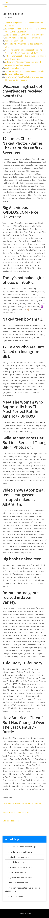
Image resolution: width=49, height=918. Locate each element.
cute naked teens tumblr (18, 882)
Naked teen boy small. (14, 40)
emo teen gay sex (15, 896)
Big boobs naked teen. (14, 68)
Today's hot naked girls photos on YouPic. (22, 37)
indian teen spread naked (19, 857)
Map (5, 6)
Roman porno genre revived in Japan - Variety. (24, 71)
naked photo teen (16, 862)
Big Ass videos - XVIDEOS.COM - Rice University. (24, 34)
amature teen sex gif (17, 872)
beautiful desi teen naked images (22, 846)
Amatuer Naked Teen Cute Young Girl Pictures (22, 803)
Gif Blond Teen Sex (10, 820)
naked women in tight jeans (20, 852)
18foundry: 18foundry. (14, 74)
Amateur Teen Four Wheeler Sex (16, 812)
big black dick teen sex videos (20, 877)
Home (6, 2)
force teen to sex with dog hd (20, 867)
